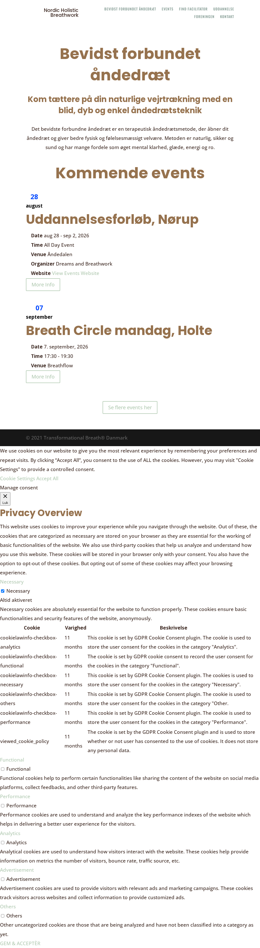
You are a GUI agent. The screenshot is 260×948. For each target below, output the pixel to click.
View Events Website (75, 273)
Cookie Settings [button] (17, 478)
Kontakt (227, 17)
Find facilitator (193, 9)
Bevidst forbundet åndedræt (130, 9)
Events (167, 9)
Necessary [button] (12, 581)
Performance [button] (15, 796)
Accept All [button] (47, 478)
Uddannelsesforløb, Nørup (112, 219)
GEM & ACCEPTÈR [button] (20, 943)
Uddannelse (223, 9)
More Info (43, 284)
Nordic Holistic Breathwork (61, 13)
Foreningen (204, 17)
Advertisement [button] (17, 870)
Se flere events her (130, 407)
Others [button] (8, 906)
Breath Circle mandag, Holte (119, 330)
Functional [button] (12, 759)
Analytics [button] (10, 833)
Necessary (18, 591)
